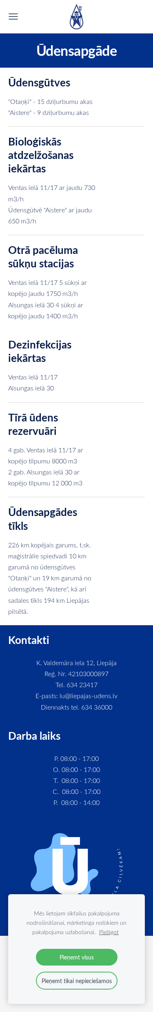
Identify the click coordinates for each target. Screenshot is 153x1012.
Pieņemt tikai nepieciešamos (77, 981)
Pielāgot (109, 932)
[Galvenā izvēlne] (13, 16)
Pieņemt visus (77, 957)
